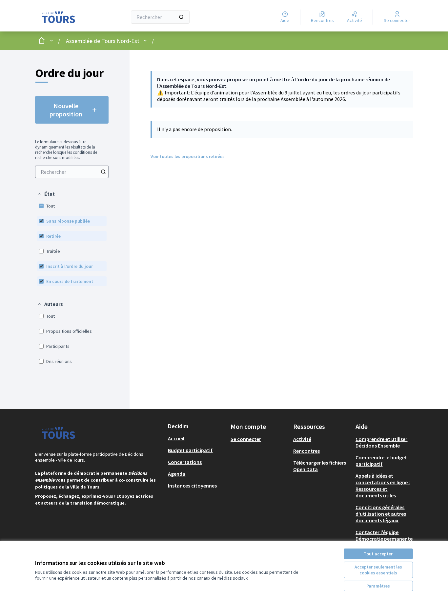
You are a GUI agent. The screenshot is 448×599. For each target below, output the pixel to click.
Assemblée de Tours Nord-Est (102, 41)
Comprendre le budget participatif (381, 460)
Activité (302, 439)
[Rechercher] (181, 17)
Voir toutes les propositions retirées (188, 156)
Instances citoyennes (192, 485)
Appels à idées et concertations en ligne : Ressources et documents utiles (383, 485)
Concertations (185, 462)
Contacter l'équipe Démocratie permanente (384, 535)
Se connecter (246, 439)
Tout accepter (378, 554)
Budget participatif (190, 450)
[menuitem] (72, 172)
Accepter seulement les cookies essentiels (378, 570)
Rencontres (306, 451)
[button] (46, 194)
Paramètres (378, 586)
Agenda (176, 473)
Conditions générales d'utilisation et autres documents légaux (381, 514)
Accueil (176, 438)
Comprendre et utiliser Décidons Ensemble (381, 442)
